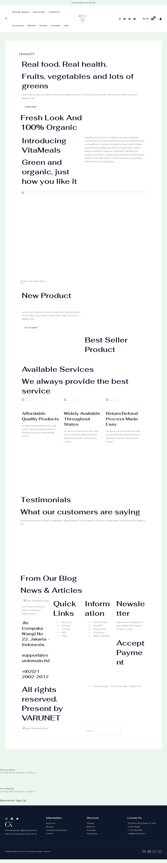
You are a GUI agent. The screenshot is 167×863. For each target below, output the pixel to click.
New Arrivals (39, 12)
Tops (66, 25)
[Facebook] (124, 19)
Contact (49, 833)
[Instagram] (119, 19)
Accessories (18, 25)
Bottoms (31, 25)
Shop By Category (20, 12)
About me (50, 823)
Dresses (43, 25)
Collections (54, 12)
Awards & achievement (56, 830)
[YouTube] (134, 19)
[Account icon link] (160, 19)
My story (50, 827)
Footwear (55, 25)
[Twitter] (129, 19)
